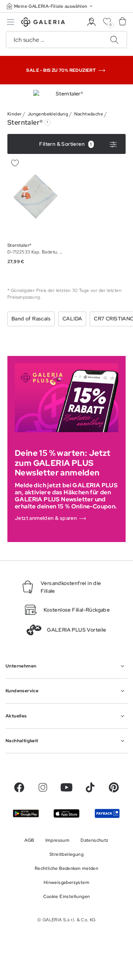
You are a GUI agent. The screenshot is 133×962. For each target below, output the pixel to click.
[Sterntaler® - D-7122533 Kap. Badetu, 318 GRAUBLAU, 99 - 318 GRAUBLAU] (35, 196)
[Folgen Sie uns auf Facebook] (19, 787)
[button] (50, 6)
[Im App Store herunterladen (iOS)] (66, 813)
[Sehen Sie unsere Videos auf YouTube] (66, 787)
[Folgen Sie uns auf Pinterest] (114, 787)
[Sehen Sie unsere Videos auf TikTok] (90, 787)
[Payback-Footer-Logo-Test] (107, 813)
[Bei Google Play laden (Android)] (26, 813)
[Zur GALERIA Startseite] (43, 23)
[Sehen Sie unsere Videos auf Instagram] (43, 787)
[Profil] (91, 22)
